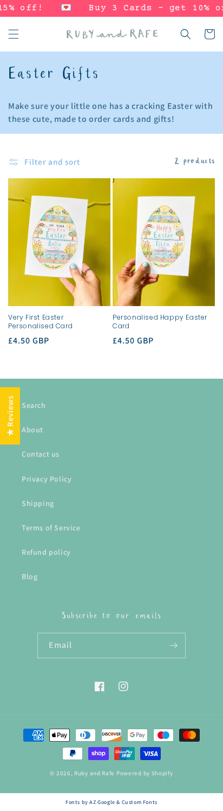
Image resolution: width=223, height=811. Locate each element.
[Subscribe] (173, 645)
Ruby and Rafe (94, 773)
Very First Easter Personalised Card (40, 321)
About (32, 429)
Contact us (41, 454)
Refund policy (46, 552)
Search (34, 405)
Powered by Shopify (144, 773)
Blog (29, 576)
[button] (13, 34)
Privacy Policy (46, 479)
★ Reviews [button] (10, 415)
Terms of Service (51, 528)
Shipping (38, 503)
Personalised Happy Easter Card (160, 321)
